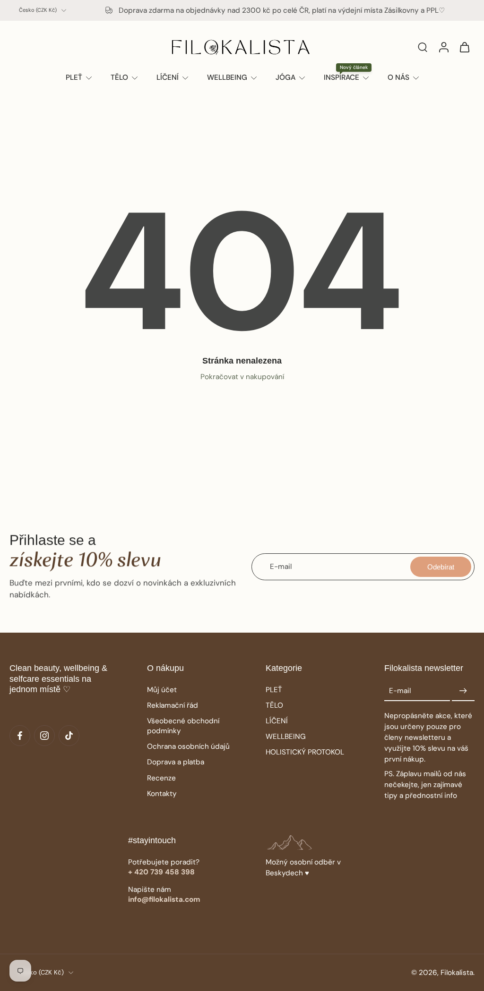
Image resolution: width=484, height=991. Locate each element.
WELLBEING (286, 736)
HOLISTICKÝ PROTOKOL (305, 752)
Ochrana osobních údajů (188, 746)
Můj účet (162, 690)
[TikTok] (69, 735)
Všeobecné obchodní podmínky (183, 726)
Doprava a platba (175, 762)
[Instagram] (44, 735)
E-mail (400, 690)
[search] (422, 46)
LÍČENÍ (277, 721)
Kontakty (162, 793)
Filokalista (457, 972)
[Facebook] (19, 735)
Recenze (161, 778)
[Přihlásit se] (443, 46)
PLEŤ (274, 690)
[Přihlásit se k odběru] (463, 691)
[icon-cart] (464, 46)
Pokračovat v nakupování (242, 376)
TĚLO (274, 705)
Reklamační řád (172, 705)
